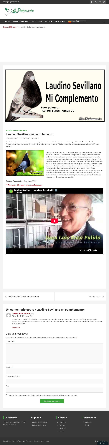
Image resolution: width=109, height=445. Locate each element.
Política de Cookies (39, 425)
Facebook (62, 422)
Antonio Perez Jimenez (21, 314)
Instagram (62, 428)
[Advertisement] (54, 44)
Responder (16, 328)
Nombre (9, 367)
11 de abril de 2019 (12, 138)
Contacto (88, 422)
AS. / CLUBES (37, 22)
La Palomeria (24, 138)
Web (7, 386)
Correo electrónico (13, 377)
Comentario (10, 341)
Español (75, 21)
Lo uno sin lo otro (94, 296)
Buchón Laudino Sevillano (16, 130)
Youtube (62, 425)
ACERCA (48, 22)
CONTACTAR (60, 22)
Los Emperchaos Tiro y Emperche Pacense (24, 296)
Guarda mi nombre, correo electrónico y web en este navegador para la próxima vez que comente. (43, 395)
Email (87, 425)
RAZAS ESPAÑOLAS (20, 22)
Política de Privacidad (39, 422)
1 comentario (34, 138)
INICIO (7, 22)
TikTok (61, 431)
